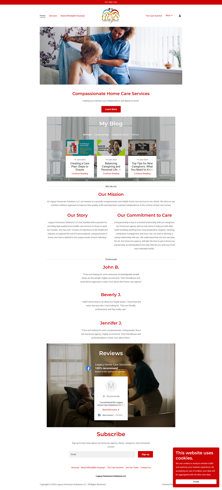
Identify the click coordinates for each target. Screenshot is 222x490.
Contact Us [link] (145, 467)
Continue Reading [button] (80, 173)
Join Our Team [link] (132, 467)
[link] (111, 15)
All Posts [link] (87, 134)
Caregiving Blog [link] (101, 134)
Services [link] (53, 16)
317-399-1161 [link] (111, 2)
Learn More (111, 109)
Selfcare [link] (135, 134)
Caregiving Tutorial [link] (120, 134)
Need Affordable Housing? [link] (73, 16)
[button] (169, 15)
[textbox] (102, 454)
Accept (196, 482)
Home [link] (42, 15)
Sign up (145, 454)
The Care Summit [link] (154, 16)
